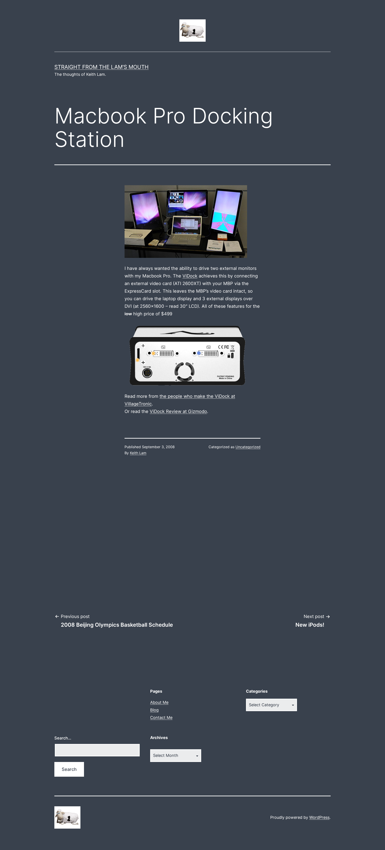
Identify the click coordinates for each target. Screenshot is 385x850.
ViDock (189, 276)
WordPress (319, 817)
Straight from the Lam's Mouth (101, 67)
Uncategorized (248, 447)
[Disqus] (192, 534)
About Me (159, 702)
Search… (62, 738)
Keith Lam (138, 453)
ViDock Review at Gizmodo (178, 411)
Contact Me (161, 717)
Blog (154, 710)
